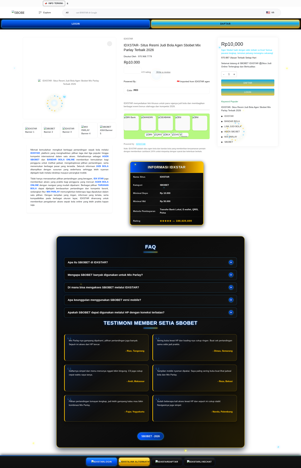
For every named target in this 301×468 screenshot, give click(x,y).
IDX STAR (99, 178)
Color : (132, 90)
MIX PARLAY (53, 191)
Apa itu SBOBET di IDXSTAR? (88, 262)
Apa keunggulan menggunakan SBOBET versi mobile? (104, 300)
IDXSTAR (35, 153)
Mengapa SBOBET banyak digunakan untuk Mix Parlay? (105, 274)
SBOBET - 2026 (150, 436)
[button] (109, 43)
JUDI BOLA (102, 166)
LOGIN (76, 23)
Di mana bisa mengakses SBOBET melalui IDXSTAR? (103, 287)
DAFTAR (225, 23)
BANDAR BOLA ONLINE (61, 159)
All (67, 12)
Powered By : (130, 81)
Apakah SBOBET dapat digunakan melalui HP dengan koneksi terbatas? (116, 312)
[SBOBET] (18, 13)
